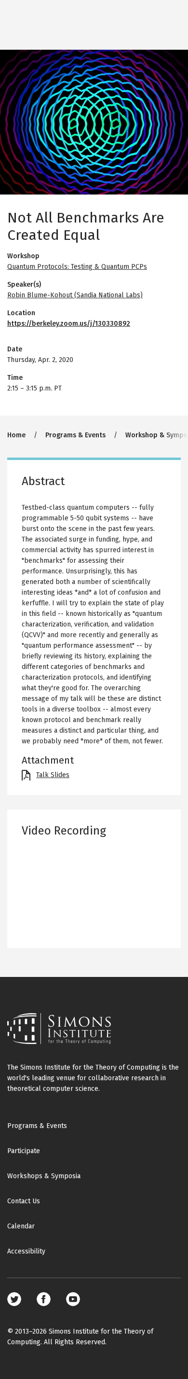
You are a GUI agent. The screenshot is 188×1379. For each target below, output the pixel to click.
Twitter (14, 1299)
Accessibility (26, 1251)
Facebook (44, 1299)
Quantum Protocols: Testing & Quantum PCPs (77, 267)
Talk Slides (52, 775)
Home (16, 435)
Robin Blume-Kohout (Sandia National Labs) (75, 295)
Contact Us (23, 1201)
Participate (23, 1151)
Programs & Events (75, 435)
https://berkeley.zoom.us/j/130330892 (68, 324)
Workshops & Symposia (44, 1176)
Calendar (21, 1226)
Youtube (73, 1299)
